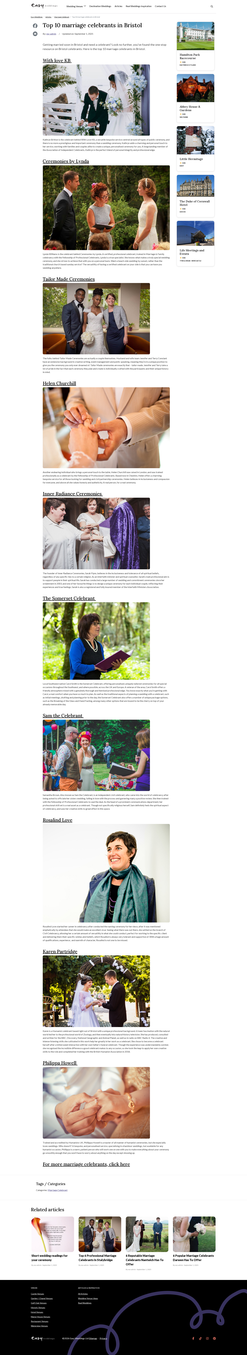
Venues (34, 1288)
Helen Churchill (59, 383)
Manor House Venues (40, 1316)
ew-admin (51, 33)
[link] (193, 1338)
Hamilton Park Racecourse (190, 56)
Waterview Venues (39, 1326)
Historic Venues (38, 1307)
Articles (118, 6)
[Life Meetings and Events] (195, 233)
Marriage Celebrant (57, 1190)
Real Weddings (84, 1303)
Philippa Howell (60, 1063)
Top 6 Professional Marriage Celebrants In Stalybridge (97, 1258)
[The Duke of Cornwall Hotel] (195, 186)
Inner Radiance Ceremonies (73, 494)
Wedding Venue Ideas (88, 1298)
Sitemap (93, 1338)
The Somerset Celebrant (69, 598)
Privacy (103, 1338)
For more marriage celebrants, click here (86, 1164)
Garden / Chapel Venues (42, 1298)
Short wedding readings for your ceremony (49, 1258)
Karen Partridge (60, 951)
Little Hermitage (191, 159)
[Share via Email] (35, 34)
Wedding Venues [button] (74, 6)
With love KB (57, 60)
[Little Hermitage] (195, 140)
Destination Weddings (100, 6)
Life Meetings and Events (192, 252)
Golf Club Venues (39, 1303)
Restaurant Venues (39, 1321)
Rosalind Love (57, 820)
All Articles (83, 1294)
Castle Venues (37, 1294)
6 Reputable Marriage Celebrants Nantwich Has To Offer (145, 1260)
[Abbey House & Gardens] (195, 88)
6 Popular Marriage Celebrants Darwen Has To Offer (193, 1258)
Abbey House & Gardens (190, 108)
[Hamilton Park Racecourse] (195, 36)
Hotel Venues (37, 1312)
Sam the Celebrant (63, 716)
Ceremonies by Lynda (66, 161)
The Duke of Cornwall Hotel (195, 203)
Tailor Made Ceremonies (69, 279)
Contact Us (160, 6)
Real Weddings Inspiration (139, 6)
